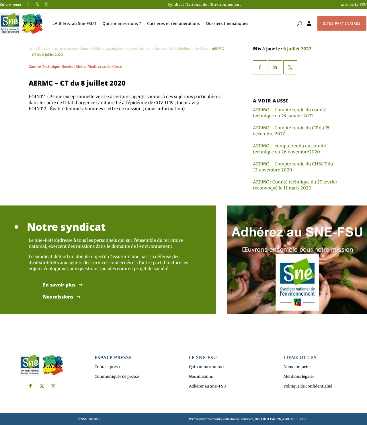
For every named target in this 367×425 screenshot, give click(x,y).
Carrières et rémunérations (173, 23)
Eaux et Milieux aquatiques (101, 49)
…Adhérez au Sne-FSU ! (74, 23)
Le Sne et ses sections (60, 49)
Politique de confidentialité (308, 386)
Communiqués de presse (117, 376)
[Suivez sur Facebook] (28, 4)
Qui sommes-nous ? (121, 23)
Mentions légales (299, 376)
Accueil (34, 49)
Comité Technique (44, 66)
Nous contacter (297, 366)
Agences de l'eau (138, 49)
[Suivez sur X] (37, 4)
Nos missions (58, 297)
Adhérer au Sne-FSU (207, 386)
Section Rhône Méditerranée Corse (181, 49)
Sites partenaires (342, 23)
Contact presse (108, 366)
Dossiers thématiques (227, 23)
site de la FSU (354, 4)
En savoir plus (59, 285)
